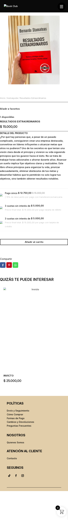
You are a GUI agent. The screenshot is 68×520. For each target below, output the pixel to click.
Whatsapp (15, 265)
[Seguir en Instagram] (22, 475)
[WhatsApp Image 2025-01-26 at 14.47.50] (34, 50)
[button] (61, 7)
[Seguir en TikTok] (9, 475)
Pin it (9, 265)
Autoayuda (12, 98)
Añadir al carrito (34, 241)
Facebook (3, 265)
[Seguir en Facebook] (16, 475)
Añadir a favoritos (10, 108)
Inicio (2, 98)
